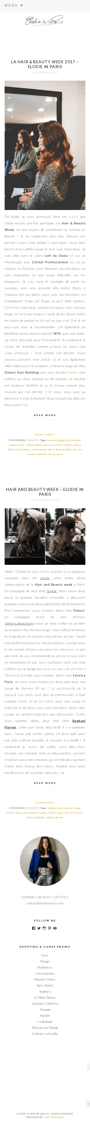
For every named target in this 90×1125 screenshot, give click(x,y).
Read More (45, 415)
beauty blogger (56, 440)
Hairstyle (42, 454)
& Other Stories (45, 997)
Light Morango (53, 1117)
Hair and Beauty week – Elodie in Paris (45, 492)
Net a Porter (45, 985)
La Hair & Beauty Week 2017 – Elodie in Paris (45, 64)
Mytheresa (45, 967)
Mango (45, 961)
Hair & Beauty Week (59, 449)
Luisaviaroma (45, 973)
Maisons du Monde (45, 1028)
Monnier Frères (45, 979)
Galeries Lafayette (45, 1034)
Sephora (45, 991)
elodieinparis (38, 449)
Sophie (72, 372)
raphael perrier (54, 817)
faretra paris (56, 812)
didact (77, 445)
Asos (45, 955)
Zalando (45, 1009)
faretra (43, 812)
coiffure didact (33, 445)
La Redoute (45, 1021)
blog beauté (73, 440)
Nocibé (45, 1015)
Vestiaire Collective (45, 1003)
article (73, 217)
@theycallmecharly (20, 623)
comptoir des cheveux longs (64, 808)
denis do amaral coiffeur (58, 445)
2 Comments (45, 802)
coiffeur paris (16, 445)
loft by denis (55, 454)
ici (53, 359)
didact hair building (18, 449)
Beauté (33, 440)
